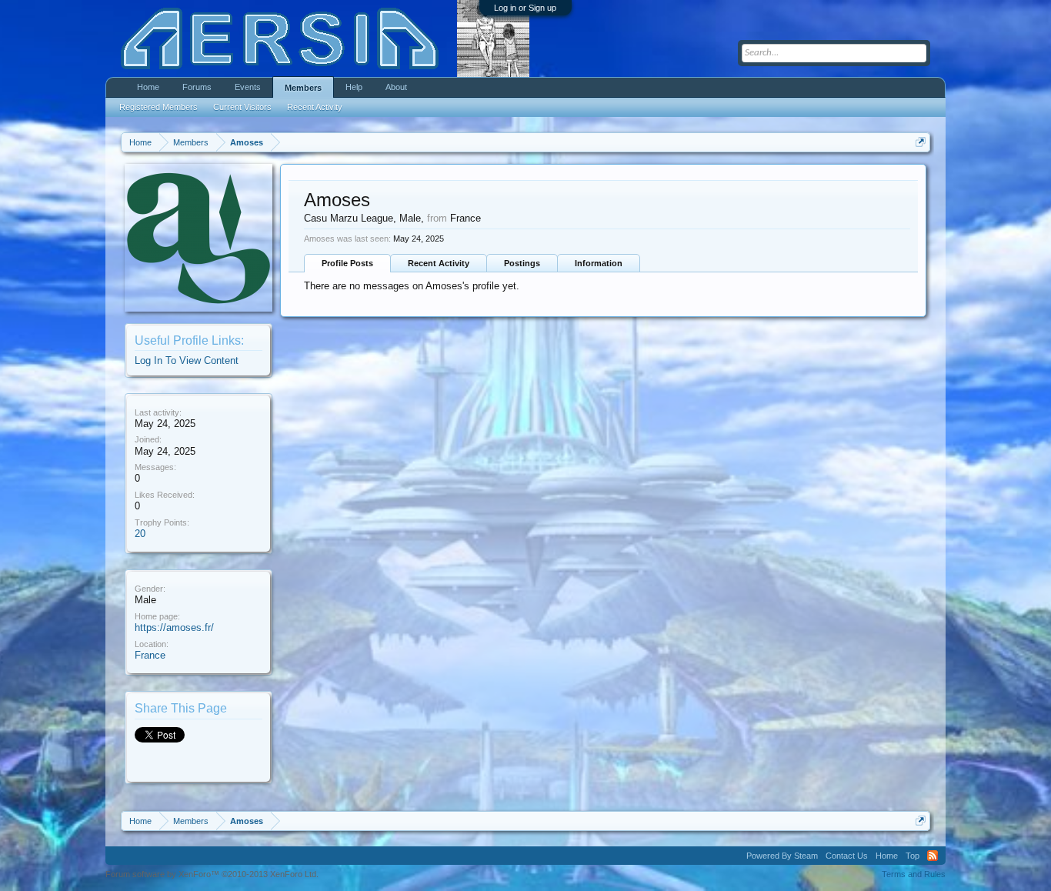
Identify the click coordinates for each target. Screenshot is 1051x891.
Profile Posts (347, 263)
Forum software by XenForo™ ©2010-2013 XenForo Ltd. (212, 874)
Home (148, 87)
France (150, 655)
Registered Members (158, 107)
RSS (932, 855)
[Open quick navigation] (921, 142)
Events (248, 87)
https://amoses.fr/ (174, 627)
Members (303, 87)
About (396, 87)
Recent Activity (438, 263)
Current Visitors (242, 107)
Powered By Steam (782, 855)
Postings (522, 263)
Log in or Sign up (525, 7)
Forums (197, 87)
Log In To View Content (187, 360)
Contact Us (847, 855)
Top (912, 855)
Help (353, 87)
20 (140, 533)
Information (598, 263)
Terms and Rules (914, 874)
